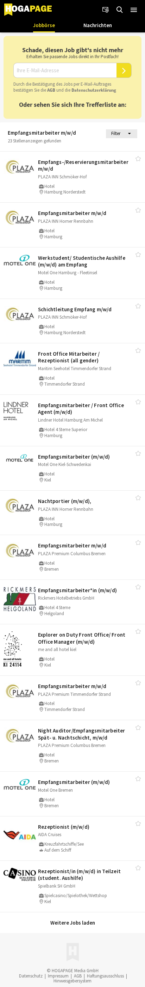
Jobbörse (44, 25)
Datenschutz (31, 976)
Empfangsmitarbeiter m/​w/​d (72, 213)
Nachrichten (97, 25)
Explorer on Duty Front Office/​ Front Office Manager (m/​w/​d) (81, 638)
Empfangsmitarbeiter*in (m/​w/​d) (77, 590)
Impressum (58, 976)
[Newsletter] (106, 10)
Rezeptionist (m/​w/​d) (63, 826)
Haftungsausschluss (105, 976)
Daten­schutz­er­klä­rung (93, 90)
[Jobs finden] (120, 10)
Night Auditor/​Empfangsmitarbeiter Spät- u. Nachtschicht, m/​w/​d (81, 734)
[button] (134, 10)
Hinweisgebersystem (72, 981)
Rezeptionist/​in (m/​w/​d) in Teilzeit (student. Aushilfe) (79, 875)
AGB (51, 90)
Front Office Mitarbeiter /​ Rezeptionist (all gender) (69, 357)
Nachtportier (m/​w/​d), (64, 501)
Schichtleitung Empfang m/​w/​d (75, 309)
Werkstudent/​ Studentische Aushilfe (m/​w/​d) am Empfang (81, 261)
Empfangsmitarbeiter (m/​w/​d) (74, 456)
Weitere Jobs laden (72, 922)
